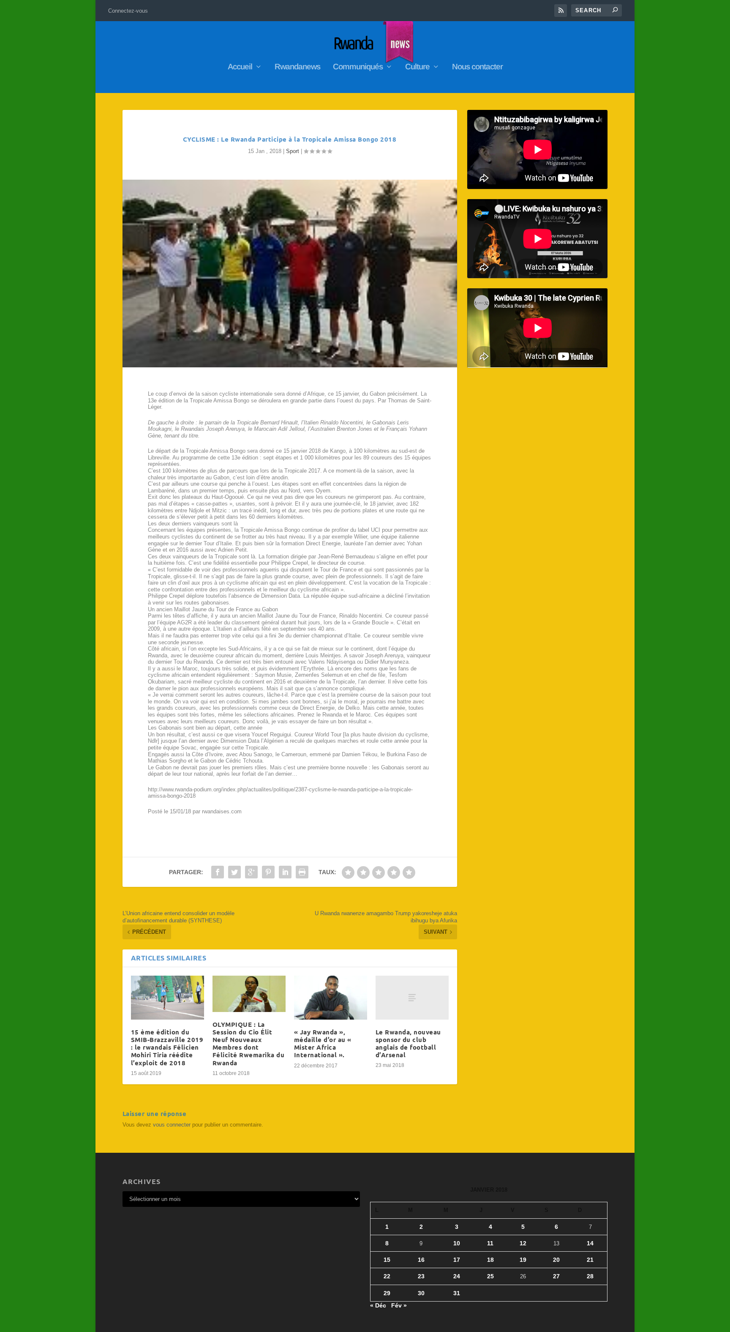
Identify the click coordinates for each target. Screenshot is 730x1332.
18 (490, 1259)
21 (590, 1259)
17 (456, 1259)
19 (523, 1259)
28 (590, 1276)
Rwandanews (297, 67)
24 (456, 1276)
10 (456, 1243)
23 (421, 1276)
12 (523, 1243)
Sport (292, 151)
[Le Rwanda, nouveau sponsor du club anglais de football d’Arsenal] (412, 998)
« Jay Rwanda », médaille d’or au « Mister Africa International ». (322, 1043)
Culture (417, 67)
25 (490, 1276)
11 (490, 1243)
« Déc (378, 1305)
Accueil (240, 67)
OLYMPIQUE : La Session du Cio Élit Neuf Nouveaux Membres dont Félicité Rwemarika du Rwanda (248, 1043)
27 (556, 1276)
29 (387, 1293)
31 (456, 1293)
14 (590, 1243)
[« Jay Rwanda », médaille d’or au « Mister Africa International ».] (330, 998)
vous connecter (172, 1124)
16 (421, 1259)
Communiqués (358, 67)
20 (556, 1259)
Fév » (399, 1305)
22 (387, 1276)
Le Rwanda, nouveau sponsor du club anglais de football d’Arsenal (408, 1043)
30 (421, 1293)
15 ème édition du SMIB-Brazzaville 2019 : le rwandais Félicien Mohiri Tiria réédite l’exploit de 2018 (167, 1047)
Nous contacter (477, 67)
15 (387, 1259)
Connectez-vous (128, 11)
